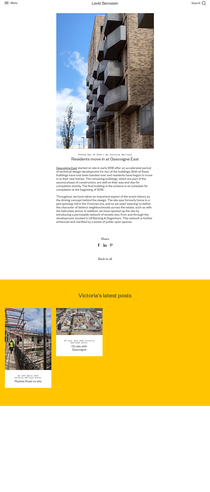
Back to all (105, 259)
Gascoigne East (66, 168)
